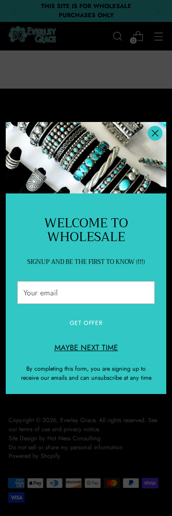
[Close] (155, 133)
